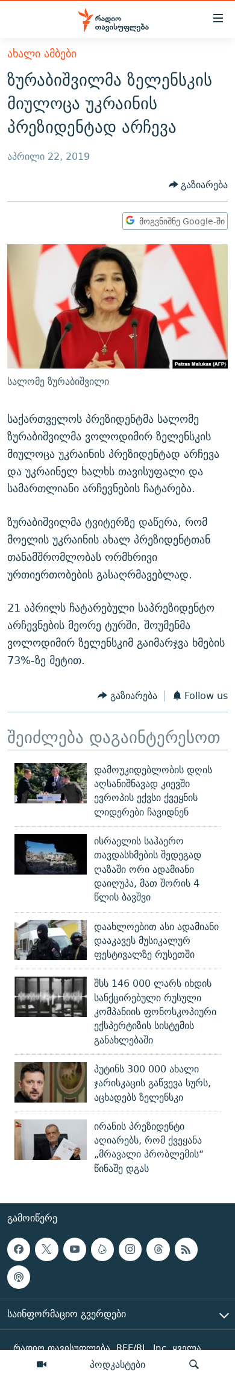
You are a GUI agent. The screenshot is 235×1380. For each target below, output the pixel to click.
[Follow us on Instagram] (130, 1249)
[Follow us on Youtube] (74, 1249)
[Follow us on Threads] (157, 1249)
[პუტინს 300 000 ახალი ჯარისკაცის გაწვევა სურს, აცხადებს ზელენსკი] (50, 1082)
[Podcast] (18, 1276)
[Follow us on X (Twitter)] (46, 1249)
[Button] (198, 185)
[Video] (42, 1365)
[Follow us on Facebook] (18, 1249)
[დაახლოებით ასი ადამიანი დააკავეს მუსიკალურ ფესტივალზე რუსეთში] (50, 940)
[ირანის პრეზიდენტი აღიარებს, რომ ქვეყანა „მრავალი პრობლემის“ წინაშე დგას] (50, 1139)
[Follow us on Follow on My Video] (102, 1249)
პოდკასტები (117, 1364)
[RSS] (186, 1249)
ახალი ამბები (42, 53)
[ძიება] (194, 1365)
